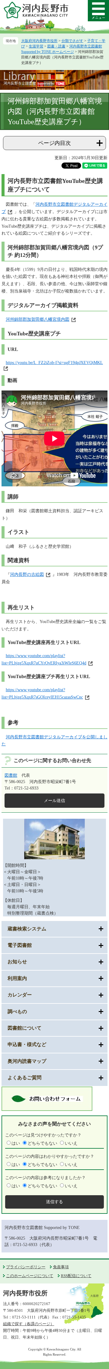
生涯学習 (36, 46)
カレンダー (20, 994)
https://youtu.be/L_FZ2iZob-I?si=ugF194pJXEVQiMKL (54, 362)
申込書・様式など (27, 1044)
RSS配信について (76, 1275)
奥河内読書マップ (27, 1061)
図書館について (24, 1028)
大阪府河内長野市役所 (39, 41)
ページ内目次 (54, 143)
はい (16, 1143)
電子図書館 (20, 945)
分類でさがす (72, 41)
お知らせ (17, 961)
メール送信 (54, 800)
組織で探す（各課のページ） (28, 1324)
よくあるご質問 (24, 1077)
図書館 (11, 775)
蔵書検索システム (27, 928)
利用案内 (17, 978)
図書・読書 (56, 46)
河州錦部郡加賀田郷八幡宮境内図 (37, 319)
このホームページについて (29, 1275)
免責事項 (61, 1267)
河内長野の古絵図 (27, 574)
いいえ (71, 1143)
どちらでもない (42, 1143)
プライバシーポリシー (25, 1267)
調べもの (17, 1011)
